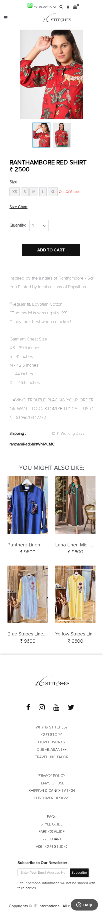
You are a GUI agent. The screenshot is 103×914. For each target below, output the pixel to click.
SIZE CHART (52, 839)
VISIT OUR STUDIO (51, 847)
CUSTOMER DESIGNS (52, 798)
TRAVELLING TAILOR (51, 757)
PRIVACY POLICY (51, 776)
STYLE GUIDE (51, 824)
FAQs (51, 817)
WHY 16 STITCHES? (51, 727)
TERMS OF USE (51, 783)
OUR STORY (51, 735)
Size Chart (19, 207)
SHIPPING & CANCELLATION (51, 791)
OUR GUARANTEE (51, 750)
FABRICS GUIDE (51, 832)
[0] (75, 6)
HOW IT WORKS (51, 742)
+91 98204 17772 (44, 6)
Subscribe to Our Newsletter (42, 863)
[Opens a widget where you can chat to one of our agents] (84, 905)
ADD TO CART (51, 250)
